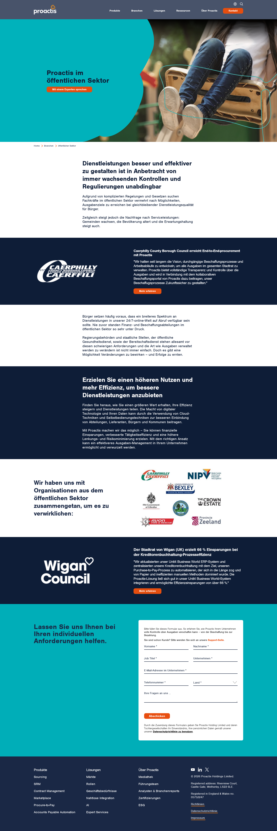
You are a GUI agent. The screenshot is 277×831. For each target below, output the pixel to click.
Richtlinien (197, 804)
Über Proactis (209, 10)
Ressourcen (183, 10)
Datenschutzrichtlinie (204, 811)
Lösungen (159, 10)
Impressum (198, 818)
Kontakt (233, 10)
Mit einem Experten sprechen (69, 89)
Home (37, 145)
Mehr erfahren (147, 291)
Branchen (137, 10)
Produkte (114, 10)
